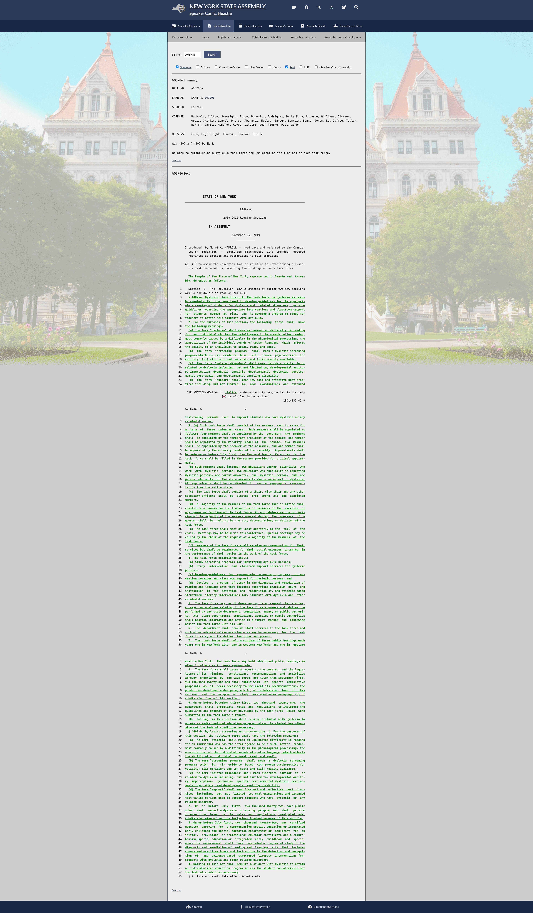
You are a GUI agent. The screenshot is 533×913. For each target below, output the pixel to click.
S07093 (210, 97)
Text (292, 67)
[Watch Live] (294, 7)
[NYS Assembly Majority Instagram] (331, 7)
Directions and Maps (326, 906)
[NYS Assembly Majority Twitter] (319, 7)
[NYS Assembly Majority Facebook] (306, 7)
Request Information (257, 906)
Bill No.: (176, 54)
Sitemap (196, 906)
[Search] (356, 7)
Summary (185, 67)
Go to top (176, 160)
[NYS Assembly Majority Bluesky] (344, 7)
